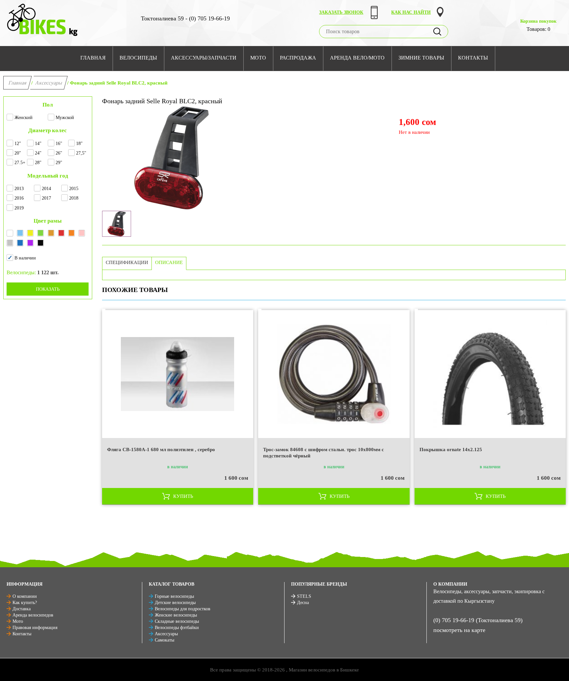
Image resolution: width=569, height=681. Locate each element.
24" (38, 153)
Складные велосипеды (177, 621)
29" (59, 162)
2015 (73, 188)
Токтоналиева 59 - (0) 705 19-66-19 (185, 18)
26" (59, 153)
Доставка (22, 608)
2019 (19, 208)
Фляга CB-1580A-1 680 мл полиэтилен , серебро (161, 449)
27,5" (81, 153)
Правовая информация (35, 627)
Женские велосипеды (176, 615)
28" (38, 162)
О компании (25, 596)
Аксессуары (49, 82)
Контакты (22, 633)
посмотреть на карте (459, 630)
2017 (46, 198)
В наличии (25, 257)
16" (59, 143)
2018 (73, 198)
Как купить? (25, 602)
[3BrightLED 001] (116, 224)
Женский (23, 117)
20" (17, 153)
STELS (304, 596)
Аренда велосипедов (33, 615)
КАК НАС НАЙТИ (411, 12)
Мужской (65, 117)
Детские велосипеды (175, 602)
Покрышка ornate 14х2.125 (451, 449)
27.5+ (19, 162)
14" (38, 143)
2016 (19, 198)
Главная (17, 82)
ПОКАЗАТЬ (48, 289)
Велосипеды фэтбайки (177, 627)
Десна (303, 602)
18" (79, 143)
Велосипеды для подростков (182, 608)
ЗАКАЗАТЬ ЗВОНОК (341, 12)
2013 (19, 188)
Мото (18, 621)
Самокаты (164, 640)
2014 (46, 188)
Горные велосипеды (174, 596)
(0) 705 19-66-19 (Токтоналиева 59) (478, 620)
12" (17, 143)
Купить (183, 496)
